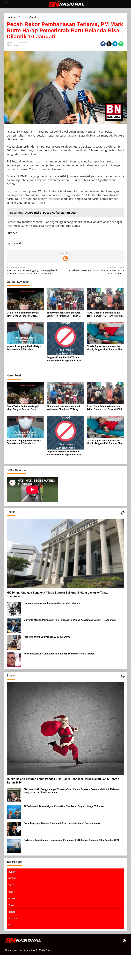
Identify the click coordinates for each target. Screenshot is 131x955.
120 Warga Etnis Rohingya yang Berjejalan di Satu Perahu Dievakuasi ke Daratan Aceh (32, 270)
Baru (11, 905)
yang (11, 885)
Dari (10, 925)
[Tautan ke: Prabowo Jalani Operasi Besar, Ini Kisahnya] (14, 642)
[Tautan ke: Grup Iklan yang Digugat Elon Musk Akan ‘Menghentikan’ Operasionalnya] (14, 828)
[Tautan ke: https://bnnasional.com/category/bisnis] (123, 676)
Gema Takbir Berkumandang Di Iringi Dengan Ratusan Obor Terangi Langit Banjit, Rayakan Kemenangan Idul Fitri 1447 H (23, 314)
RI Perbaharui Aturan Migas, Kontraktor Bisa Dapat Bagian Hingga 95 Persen (64, 806)
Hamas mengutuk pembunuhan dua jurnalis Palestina (52, 603)
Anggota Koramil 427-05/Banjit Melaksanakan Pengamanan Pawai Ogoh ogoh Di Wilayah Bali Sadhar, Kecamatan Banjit (65, 359)
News (15, 45)
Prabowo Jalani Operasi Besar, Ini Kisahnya (47, 637)
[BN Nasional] (66, 3)
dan (10, 891)
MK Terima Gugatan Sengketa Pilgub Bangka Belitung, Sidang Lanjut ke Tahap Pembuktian (57, 594)
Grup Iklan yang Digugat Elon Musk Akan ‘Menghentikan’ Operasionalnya (62, 823)
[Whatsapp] (120, 43)
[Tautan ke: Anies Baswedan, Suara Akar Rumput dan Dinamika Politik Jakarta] (14, 659)
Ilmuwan (13, 918)
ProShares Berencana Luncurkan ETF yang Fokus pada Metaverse (96, 270)
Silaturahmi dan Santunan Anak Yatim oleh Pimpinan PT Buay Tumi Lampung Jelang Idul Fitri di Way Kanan (65, 314)
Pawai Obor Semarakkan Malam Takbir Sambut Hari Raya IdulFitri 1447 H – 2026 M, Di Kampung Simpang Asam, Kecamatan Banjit (105, 314)
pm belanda (15, 243)
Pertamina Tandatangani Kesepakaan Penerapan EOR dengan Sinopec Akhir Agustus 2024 (71, 840)
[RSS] (65, 258)
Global (9, 45)
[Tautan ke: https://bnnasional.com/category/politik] (123, 513)
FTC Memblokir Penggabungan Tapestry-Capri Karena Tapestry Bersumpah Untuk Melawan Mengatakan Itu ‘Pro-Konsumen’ (71, 791)
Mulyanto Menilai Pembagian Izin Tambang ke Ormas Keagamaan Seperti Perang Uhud (70, 620)
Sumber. (12, 233)
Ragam (12, 871)
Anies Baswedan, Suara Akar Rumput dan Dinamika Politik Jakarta (59, 653)
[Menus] (7, 4)
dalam (12, 911)
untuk (11, 898)
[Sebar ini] (103, 43)
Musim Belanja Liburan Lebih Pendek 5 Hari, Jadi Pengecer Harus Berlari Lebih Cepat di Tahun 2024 (63, 781)
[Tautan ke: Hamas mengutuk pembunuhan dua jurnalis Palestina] (14, 608)
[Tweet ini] (109, 43)
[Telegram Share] (115, 43)
